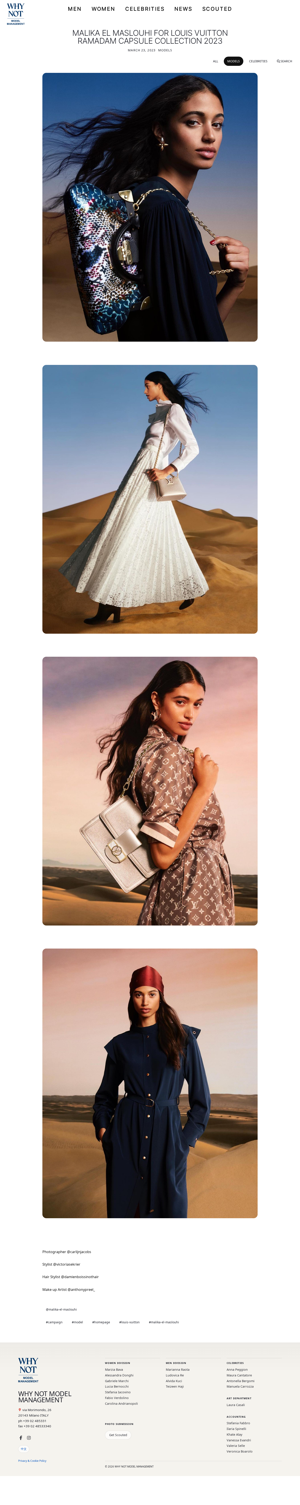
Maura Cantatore (239, 1375)
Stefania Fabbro (238, 1423)
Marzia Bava (114, 1369)
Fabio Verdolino (117, 1398)
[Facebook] (20, 1438)
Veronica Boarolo (240, 1451)
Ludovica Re (175, 1375)
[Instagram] (28, 1438)
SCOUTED (217, 9)
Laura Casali (236, 1405)
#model (77, 1322)
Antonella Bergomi (241, 1381)
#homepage (101, 1322)
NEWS (183, 9)
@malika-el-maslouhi (61, 1309)
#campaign (54, 1322)
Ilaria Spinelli (236, 1429)
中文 (24, 1449)
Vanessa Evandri (239, 1440)
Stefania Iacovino (118, 1392)
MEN (75, 9)
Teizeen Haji (175, 1386)
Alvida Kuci (174, 1381)
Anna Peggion (237, 1369)
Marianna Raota (178, 1369)
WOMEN (103, 9)
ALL (215, 61)
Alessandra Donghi (119, 1375)
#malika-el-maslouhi (164, 1322)
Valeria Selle (236, 1446)
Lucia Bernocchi (117, 1386)
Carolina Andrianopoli (121, 1403)
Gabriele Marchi (117, 1381)
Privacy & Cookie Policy (32, 1461)
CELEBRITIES (145, 9)
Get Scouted (118, 1435)
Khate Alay (234, 1434)
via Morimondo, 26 (36, 1410)
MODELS (233, 61)
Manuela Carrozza (240, 1386)
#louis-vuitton (129, 1322)
